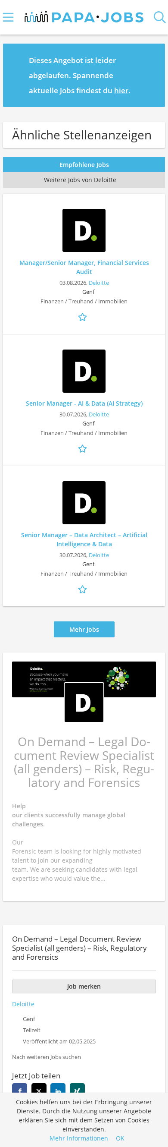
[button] (152, 75)
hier (121, 90)
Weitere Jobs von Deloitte (80, 180)
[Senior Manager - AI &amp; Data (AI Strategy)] (84, 371)
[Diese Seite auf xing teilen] (77, 1090)
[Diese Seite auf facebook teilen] (19, 1090)
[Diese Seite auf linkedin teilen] (57, 1090)
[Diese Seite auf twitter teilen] (39, 1090)
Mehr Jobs (84, 629)
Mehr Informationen (79, 1138)
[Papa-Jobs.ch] (84, 15)
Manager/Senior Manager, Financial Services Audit (84, 267)
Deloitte (99, 283)
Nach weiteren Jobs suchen (46, 1057)
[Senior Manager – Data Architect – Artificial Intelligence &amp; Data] (84, 502)
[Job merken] (84, 316)
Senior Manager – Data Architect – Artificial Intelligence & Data (84, 539)
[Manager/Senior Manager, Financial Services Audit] (84, 230)
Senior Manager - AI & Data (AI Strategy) (84, 403)
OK (120, 1138)
